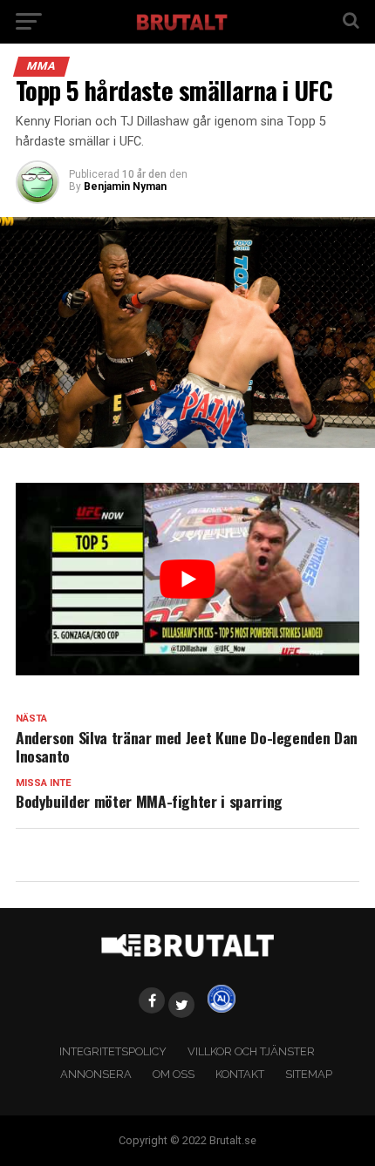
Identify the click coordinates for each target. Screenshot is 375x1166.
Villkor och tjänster (251, 1051)
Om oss (173, 1074)
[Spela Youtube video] (187, 579)
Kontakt (239, 1074)
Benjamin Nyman (125, 186)
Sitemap (308, 1074)
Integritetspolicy (113, 1051)
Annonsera (96, 1074)
